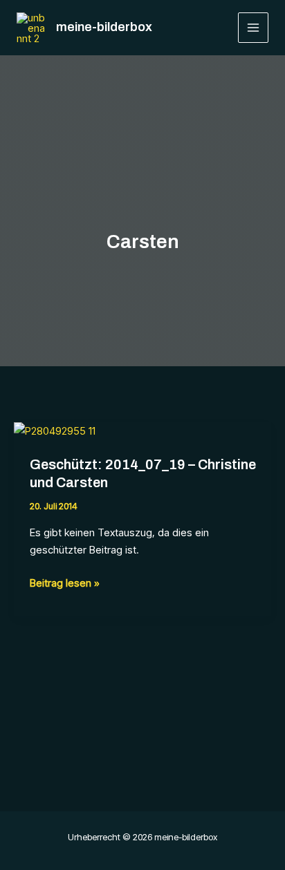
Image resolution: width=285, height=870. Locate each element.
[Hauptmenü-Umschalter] (253, 28)
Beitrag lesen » (65, 584)
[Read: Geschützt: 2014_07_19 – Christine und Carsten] (54, 430)
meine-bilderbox (104, 27)
